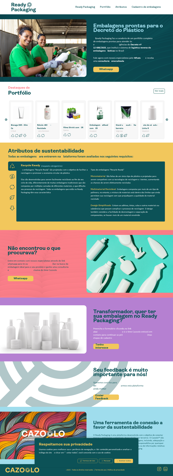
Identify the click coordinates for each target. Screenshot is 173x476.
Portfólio (105, 7)
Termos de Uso (88, 461)
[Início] (24, 7)
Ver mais (159, 91)
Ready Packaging (85, 7)
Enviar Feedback (101, 397)
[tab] (12, 166)
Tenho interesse (101, 346)
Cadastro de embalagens (146, 7)
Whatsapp (106, 69)
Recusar (107, 461)
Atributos (121, 7)
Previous (6, 119)
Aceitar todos (125, 461)
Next (167, 119)
